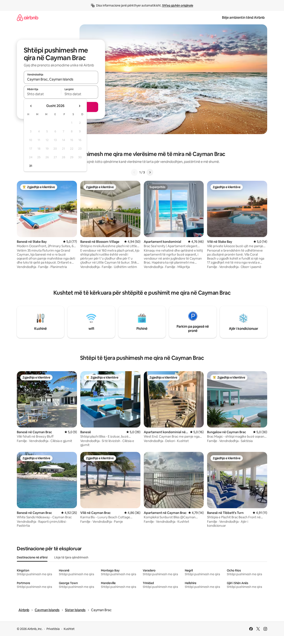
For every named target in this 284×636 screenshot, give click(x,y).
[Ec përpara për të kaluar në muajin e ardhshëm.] (79, 106)
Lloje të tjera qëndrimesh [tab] (71, 557)
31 (30, 166)
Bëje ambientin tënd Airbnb (243, 17)
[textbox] (42, 93)
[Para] (150, 172)
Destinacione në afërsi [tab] (32, 557)
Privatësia (53, 629)
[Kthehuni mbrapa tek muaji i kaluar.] (31, 106)
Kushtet (69, 629)
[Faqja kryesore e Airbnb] (27, 17)
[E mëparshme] (134, 172)
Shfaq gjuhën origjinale (177, 5)
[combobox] (61, 79)
